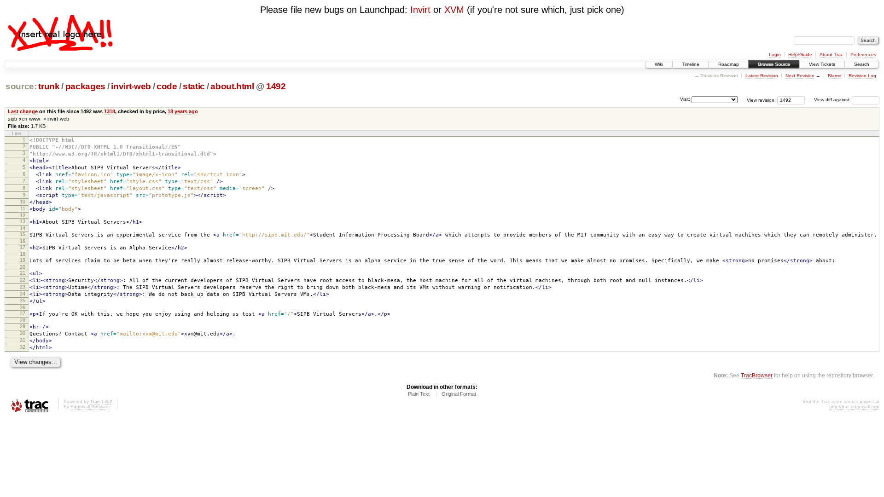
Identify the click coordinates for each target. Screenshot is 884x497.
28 (22, 320)
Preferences (863, 54)
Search (861, 64)
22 (22, 280)
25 (22, 300)
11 (22, 208)
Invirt (420, 10)
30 (22, 333)
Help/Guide (800, 54)
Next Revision (799, 75)
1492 (276, 86)
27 (22, 313)
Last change (23, 111)
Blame (834, 75)
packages (85, 86)
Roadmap (728, 64)
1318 (109, 111)
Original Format (459, 394)
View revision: (761, 99)
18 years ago (183, 111)
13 (22, 221)
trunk (48, 86)
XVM (454, 10)
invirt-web (131, 86)
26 (22, 307)
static (194, 86)
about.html (232, 86)
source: (21, 86)
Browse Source (774, 64)
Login (775, 54)
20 (22, 267)
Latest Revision (761, 75)
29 (22, 326)
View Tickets (822, 64)
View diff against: (833, 99)
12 (22, 215)
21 (22, 273)
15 (22, 234)
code (167, 86)
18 (22, 254)
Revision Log (862, 75)
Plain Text (419, 394)
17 (22, 247)
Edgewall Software (90, 406)
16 (22, 241)
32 (22, 347)
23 (22, 286)
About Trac (831, 54)
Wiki (659, 64)
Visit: (685, 99)
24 (22, 293)
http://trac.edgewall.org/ (854, 406)
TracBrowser (757, 375)
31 (22, 340)
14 (22, 228)
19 (22, 260)
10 (22, 201)
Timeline (690, 64)
